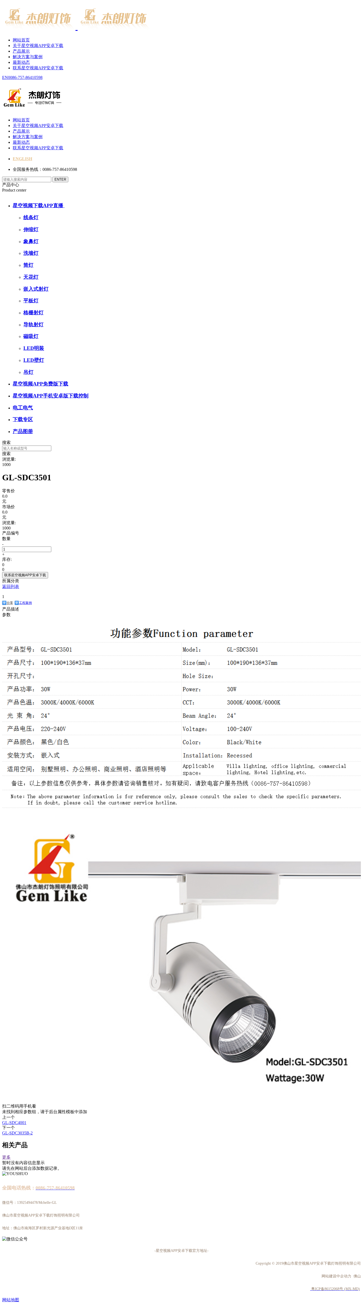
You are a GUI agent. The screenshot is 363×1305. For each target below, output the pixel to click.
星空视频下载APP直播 (39, 205)
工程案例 (25, 603)
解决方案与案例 (28, 56)
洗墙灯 (31, 253)
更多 (6, 1157)
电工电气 (23, 407)
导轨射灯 (33, 324)
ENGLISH (22, 158)
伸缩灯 (31, 229)
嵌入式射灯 (36, 289)
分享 (10, 603)
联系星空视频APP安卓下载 (38, 68)
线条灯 (31, 217)
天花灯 (31, 277)
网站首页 (21, 40)
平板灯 (31, 300)
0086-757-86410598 (25, 77)
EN (5, 77)
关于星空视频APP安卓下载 (38, 45)
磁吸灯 (31, 336)
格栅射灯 (33, 312)
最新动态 (21, 62)
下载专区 (23, 419)
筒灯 (28, 265)
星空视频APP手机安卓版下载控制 (50, 396)
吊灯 (28, 372)
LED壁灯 (33, 360)
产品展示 (21, 51)
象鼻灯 (31, 241)
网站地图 (10, 1300)
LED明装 (33, 348)
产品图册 (23, 431)
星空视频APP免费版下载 (40, 384)
